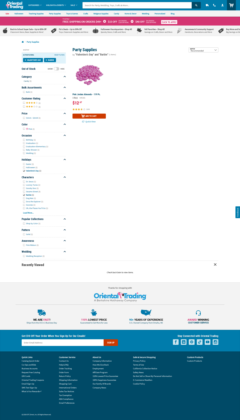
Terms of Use (138, 364)
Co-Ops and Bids (29, 364)
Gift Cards (26, 376)
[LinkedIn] (184, 342)
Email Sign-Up (28, 383)
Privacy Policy (139, 361)
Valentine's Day (34, 60)
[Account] (222, 5)
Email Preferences (66, 403)
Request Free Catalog (31, 372)
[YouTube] (207, 342)
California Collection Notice (145, 368)
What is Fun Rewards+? (31, 391)
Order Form (64, 372)
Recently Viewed (33, 264)
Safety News (138, 372)
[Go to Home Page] (23, 42)
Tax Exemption (65, 395)
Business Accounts (30, 368)
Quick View (90, 121)
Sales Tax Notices (66, 391)
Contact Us (64, 361)
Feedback (237, 212)
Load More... (28, 212)
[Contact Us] (214, 5)
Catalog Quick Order (30, 361)
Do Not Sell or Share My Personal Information (152, 376)
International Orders (68, 387)
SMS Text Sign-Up (29, 387)
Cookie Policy (139, 383)
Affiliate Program (100, 372)
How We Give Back (101, 364)
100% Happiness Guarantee (104, 380)
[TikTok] (199, 342)
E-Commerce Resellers (142, 380)
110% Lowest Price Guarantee (105, 376)
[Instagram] (215, 342)
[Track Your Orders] (207, 5)
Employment (98, 368)
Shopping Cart (65, 383)
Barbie (51, 60)
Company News (99, 387)
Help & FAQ (63, 364)
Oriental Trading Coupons (33, 380)
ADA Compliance (66, 399)
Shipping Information (68, 380)
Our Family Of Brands (102, 383)
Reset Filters (59, 55)
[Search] (196, 5)
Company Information (102, 361)
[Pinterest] (192, 342)
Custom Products (194, 361)
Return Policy (65, 376)
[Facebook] (176, 342)
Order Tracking (65, 368)
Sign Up (110, 342)
